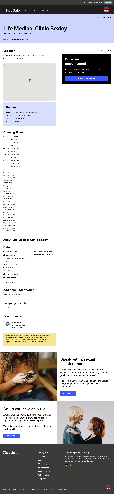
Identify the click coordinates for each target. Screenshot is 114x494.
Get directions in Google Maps (13, 58)
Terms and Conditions (48, 489)
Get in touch (66, 393)
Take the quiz (10, 436)
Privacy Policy (36, 489)
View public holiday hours (11, 173)
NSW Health (6, 489)
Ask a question (70, 11)
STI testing (50, 11)
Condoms (37, 11)
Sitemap (28, 489)
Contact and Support (18, 489)
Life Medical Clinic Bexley (23, 115)
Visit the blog (43, 475)
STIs (43, 11)
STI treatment (59, 11)
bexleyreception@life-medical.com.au (26, 112)
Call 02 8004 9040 (86, 78)
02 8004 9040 (19, 122)
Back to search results (104, 17)
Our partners (43, 479)
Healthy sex (28, 11)
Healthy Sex (43, 453)
